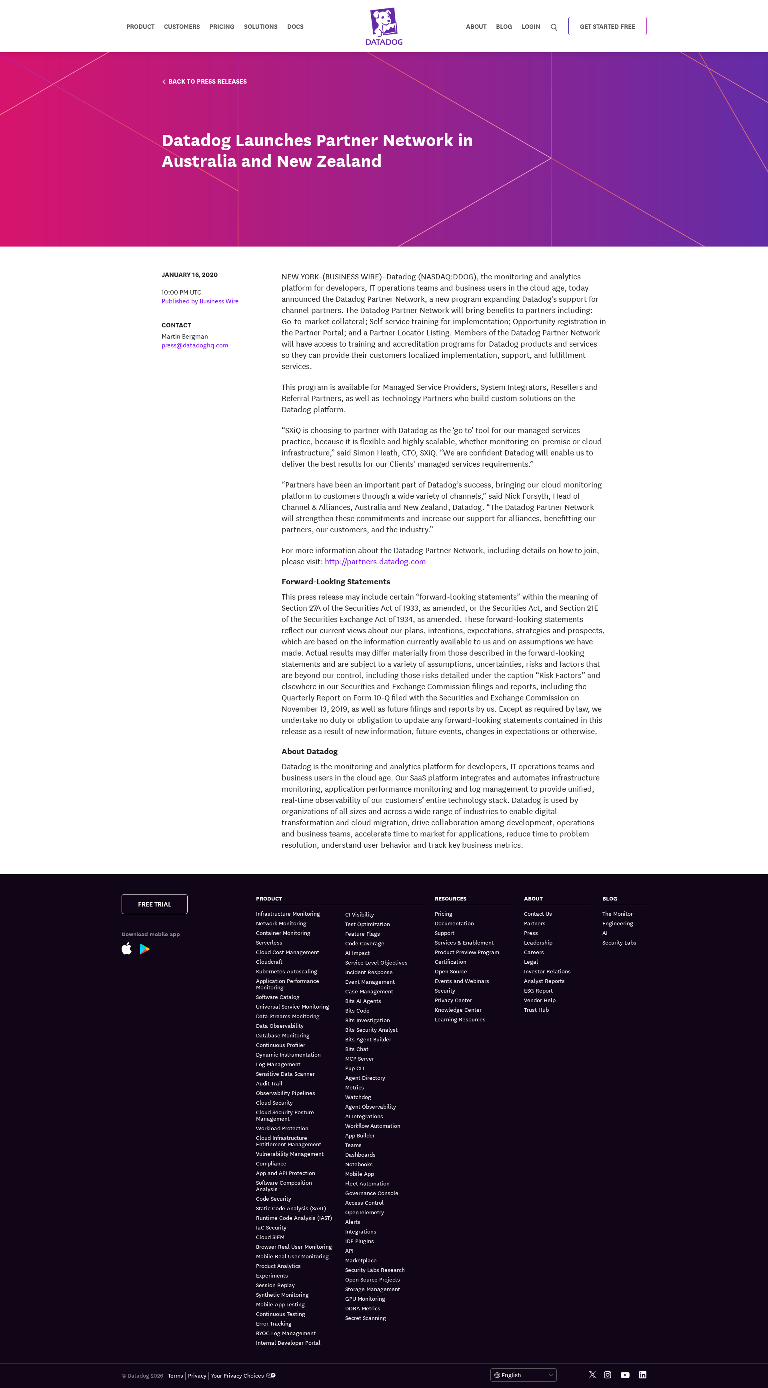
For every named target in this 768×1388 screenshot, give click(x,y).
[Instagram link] (607, 1375)
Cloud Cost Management (287, 951)
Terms (175, 1375)
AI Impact (357, 952)
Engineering (617, 923)
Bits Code (357, 1010)
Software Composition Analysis (284, 1185)
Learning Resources (460, 1019)
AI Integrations (364, 1115)
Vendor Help (540, 999)
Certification (450, 961)
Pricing (443, 913)
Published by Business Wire (200, 300)
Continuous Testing (280, 1313)
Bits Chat (356, 1048)
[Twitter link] (592, 1375)
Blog (504, 26)
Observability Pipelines (285, 1092)
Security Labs (619, 942)
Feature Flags (362, 933)
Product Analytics (278, 1265)
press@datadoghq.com (195, 344)
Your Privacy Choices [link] (237, 1375)
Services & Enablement (464, 942)
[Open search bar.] (554, 25)
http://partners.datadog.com (375, 561)
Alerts (352, 1221)
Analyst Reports (544, 980)
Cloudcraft (269, 961)
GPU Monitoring (365, 1298)
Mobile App (359, 1173)
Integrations (360, 1231)
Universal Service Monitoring (292, 1006)
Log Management (278, 1063)
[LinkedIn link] (642, 1375)
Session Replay (275, 1284)
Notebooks (359, 1163)
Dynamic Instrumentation (288, 1054)
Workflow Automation (372, 1125)
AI (605, 932)
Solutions (261, 26)
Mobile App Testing (280, 1304)
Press (531, 932)
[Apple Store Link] (131, 950)
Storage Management (372, 1288)
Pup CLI (354, 1067)
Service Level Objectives (376, 962)
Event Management (370, 981)
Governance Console (371, 1192)
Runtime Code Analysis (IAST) (294, 1217)
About (476, 26)
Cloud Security (274, 1102)
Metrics (354, 1087)
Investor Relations (547, 971)
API (349, 1250)
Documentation (454, 923)
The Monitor (617, 913)
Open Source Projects (372, 1279)
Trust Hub (536, 1009)
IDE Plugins (359, 1240)
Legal (531, 961)
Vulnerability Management (290, 1153)
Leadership (538, 942)
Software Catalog (278, 996)
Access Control (364, 1202)
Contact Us (538, 913)
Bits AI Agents (363, 1000)
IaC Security (271, 1227)
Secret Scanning (365, 1317)
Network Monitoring (281, 923)
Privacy (197, 1375)
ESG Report (538, 990)
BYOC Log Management (286, 1332)
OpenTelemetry (364, 1211)
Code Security (273, 1198)
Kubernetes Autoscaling (286, 971)
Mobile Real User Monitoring (292, 1256)
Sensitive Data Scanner (285, 1073)
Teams (353, 1144)
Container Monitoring (283, 932)
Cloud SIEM (270, 1236)
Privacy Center (453, 999)
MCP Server (359, 1058)
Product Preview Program (467, 951)
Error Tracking (274, 1323)
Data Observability (280, 1025)
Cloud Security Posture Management (285, 1115)
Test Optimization (367, 923)
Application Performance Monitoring (287, 983)
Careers (534, 951)
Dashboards (360, 1154)
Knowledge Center (458, 1009)
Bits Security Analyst (371, 1029)
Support (444, 932)
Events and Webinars (462, 980)
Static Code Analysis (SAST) (291, 1207)
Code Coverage (364, 943)
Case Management (369, 991)
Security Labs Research (375, 1269)
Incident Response (369, 971)
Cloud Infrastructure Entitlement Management (288, 1140)
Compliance (271, 1163)
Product (140, 26)
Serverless (269, 942)
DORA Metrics (362, 1308)
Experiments (272, 1275)
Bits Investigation (367, 1019)
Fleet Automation (367, 1183)
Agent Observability (370, 1106)
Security (445, 990)
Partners (535, 923)
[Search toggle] (555, 26)
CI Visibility (359, 914)
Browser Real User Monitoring (294, 1246)
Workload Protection (282, 1127)
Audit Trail (269, 1083)
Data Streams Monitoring (288, 1015)
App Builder (360, 1135)
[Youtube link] (625, 1375)
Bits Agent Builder (368, 1039)
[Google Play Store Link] (149, 951)
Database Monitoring (283, 1035)
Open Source (451, 971)
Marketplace (361, 1260)
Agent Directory (365, 1077)
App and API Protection (285, 1172)
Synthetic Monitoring (282, 1294)
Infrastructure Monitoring (288, 913)
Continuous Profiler (280, 1044)
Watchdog (358, 1096)
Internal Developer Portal (288, 1342)
